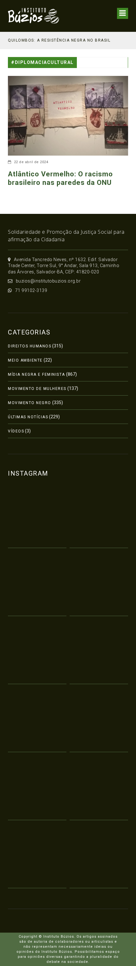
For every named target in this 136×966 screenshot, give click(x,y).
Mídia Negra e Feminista (36, 374)
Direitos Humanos (29, 346)
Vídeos (16, 431)
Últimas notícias (28, 417)
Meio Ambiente (25, 360)
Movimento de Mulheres (37, 388)
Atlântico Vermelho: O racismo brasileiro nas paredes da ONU (60, 178)
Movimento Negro (29, 403)
